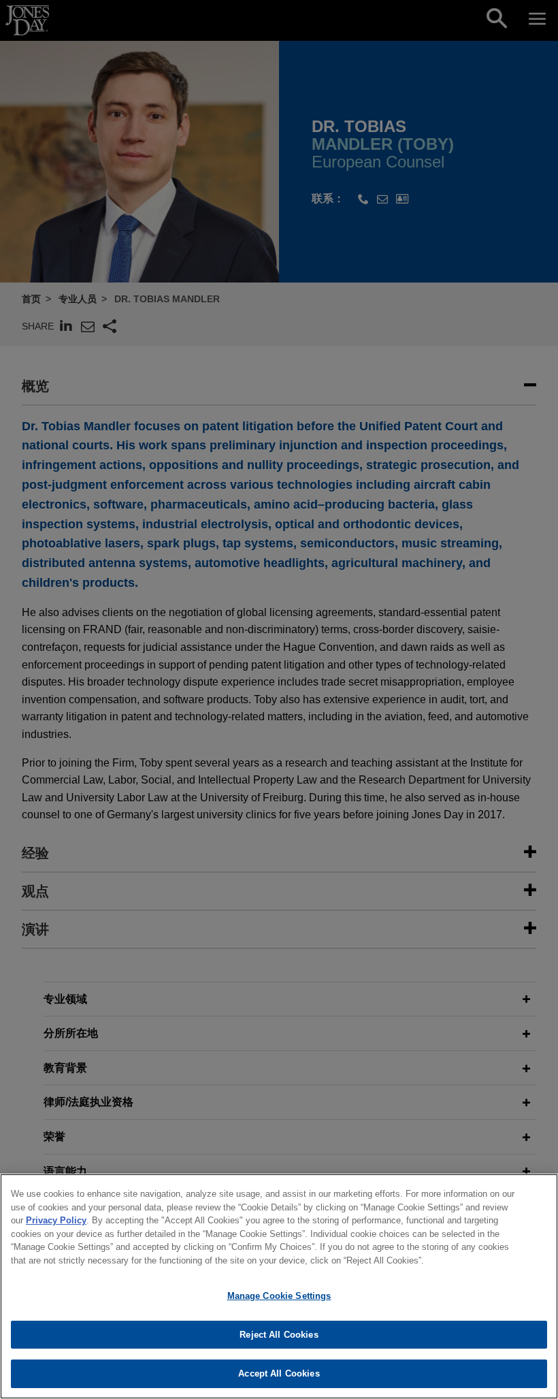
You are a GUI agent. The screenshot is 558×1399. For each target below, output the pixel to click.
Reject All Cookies (279, 1335)
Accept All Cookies (278, 1373)
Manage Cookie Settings (279, 1296)
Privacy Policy (56, 1220)
